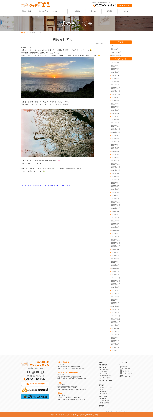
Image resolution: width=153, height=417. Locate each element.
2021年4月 (115, 265)
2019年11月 (115, 319)
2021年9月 (115, 249)
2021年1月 (115, 275)
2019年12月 (115, 316)
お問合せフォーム (125, 376)
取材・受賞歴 (104, 403)
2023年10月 (115, 170)
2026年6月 (115, 69)
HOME (23, 32)
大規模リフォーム (106, 387)
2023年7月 (115, 180)
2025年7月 (115, 104)
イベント (114, 46)
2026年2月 (115, 82)
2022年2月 (115, 233)
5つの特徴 (103, 371)
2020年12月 (115, 278)
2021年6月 (115, 259)
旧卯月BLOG (124, 371)
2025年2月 (115, 120)
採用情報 (110, 11)
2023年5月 (115, 186)
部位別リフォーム (106, 389)
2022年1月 (115, 237)
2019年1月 (115, 350)
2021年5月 (115, 262)
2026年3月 (115, 79)
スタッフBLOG (125, 369)
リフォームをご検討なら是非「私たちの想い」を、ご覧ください (45, 185)
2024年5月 (115, 148)
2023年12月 (115, 164)
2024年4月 (115, 151)
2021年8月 (115, 252)
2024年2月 (115, 157)
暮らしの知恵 (116, 52)
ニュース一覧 (123, 362)
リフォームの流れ (106, 375)
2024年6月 (115, 145)
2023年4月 (115, 189)
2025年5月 (115, 110)
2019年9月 (115, 325)
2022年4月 (115, 227)
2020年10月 (115, 284)
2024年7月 (115, 142)
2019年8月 (115, 328)
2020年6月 (115, 297)
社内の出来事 (116, 55)
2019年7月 (115, 331)
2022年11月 (115, 205)
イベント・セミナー (59, 11)
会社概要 (103, 398)
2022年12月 (115, 202)
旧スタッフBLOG (126, 373)
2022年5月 (115, 224)
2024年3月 (115, 154)
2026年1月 (115, 85)
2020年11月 (115, 281)
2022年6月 (115, 221)
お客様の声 (103, 393)
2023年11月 (115, 167)
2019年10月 (115, 322)
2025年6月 (115, 107)
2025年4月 (115, 113)
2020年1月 (115, 313)
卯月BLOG (123, 367)
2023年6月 (115, 183)
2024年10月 (115, 132)
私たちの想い (104, 369)
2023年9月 (115, 173)
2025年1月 (115, 123)
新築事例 (103, 391)
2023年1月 (115, 199)
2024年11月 (115, 129)
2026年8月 (115, 63)
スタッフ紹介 (104, 400)
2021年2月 (115, 271)
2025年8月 (115, 101)
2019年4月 (115, 341)
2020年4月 (115, 303)
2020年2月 (115, 309)
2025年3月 (115, 116)
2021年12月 (115, 240)
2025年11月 (115, 91)
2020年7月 (115, 294)
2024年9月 (115, 135)
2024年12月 (115, 126)
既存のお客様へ (27, 11)
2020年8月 (115, 290)
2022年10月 (115, 208)
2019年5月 (115, 338)
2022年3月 (115, 230)
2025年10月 (115, 94)
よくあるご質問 (105, 377)
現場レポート (116, 49)
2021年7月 (115, 256)
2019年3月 (115, 344)
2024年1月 (115, 161)
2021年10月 (115, 246)
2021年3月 (115, 268)
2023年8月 (115, 177)
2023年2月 (115, 195)
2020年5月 (115, 300)
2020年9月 (115, 287)
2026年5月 (115, 72)
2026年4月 (115, 75)
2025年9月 (115, 97)
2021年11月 (115, 243)
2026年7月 (115, 66)
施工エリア (103, 373)
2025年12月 (115, 88)
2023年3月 (115, 192)
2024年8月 (115, 139)
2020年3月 (115, 306)
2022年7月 (115, 218)
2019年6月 (115, 335)
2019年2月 (115, 347)
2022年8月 (115, 214)
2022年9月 (115, 211)
